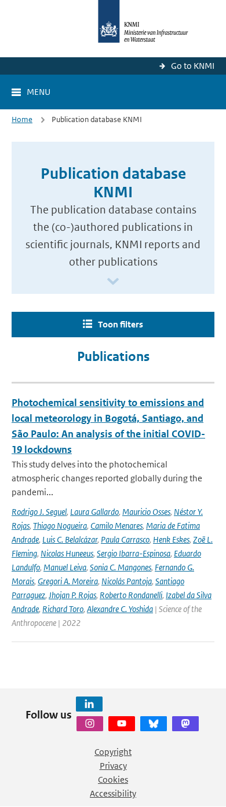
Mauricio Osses (146, 511)
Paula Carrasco (125, 539)
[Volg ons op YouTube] (121, 724)
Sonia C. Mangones (120, 567)
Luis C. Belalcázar (69, 539)
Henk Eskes (171, 539)
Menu (38, 91)
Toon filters (120, 324)
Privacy (113, 765)
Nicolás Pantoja (126, 581)
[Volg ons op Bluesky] (153, 724)
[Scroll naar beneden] (113, 282)
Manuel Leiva (64, 567)
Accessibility (113, 793)
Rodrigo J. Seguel (39, 511)
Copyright (113, 751)
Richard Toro (62, 608)
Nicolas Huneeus (67, 553)
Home (22, 119)
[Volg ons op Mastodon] (185, 724)
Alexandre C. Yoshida (120, 608)
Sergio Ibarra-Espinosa (133, 553)
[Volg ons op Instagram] (89, 724)
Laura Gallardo (94, 511)
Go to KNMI (192, 65)
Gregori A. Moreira (68, 581)
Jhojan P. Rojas (72, 594)
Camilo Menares (116, 525)
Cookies (113, 779)
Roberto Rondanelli (131, 594)
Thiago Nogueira (60, 525)
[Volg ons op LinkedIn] (89, 704)
